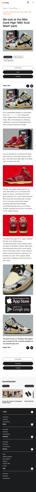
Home (5, 8)
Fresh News (13, 8)
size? (18, 72)
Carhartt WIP (6, 463)
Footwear (6, 386)
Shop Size (18, 363)
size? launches (8, 60)
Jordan (5, 466)
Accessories (6, 421)
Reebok (5, 461)
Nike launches (18, 57)
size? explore (29, 386)
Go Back (18, 76)
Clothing (5, 419)
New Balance (6, 459)
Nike (4, 454)
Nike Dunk (13, 115)
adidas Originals (7, 456)
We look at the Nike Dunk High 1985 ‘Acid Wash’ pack (17, 13)
